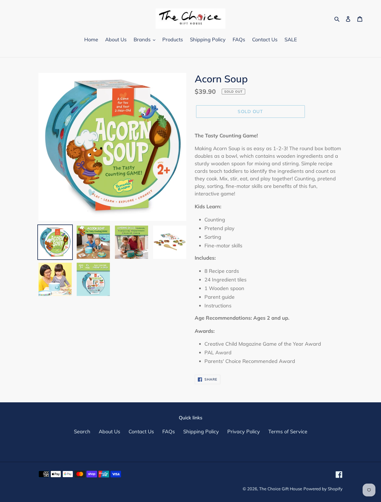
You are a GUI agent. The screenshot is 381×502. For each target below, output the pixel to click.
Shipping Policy (201, 431)
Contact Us (141, 431)
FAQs (168, 431)
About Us (109, 431)
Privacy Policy (243, 431)
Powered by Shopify (323, 488)
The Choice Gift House (280, 488)
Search (82, 431)
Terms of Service (287, 431)
